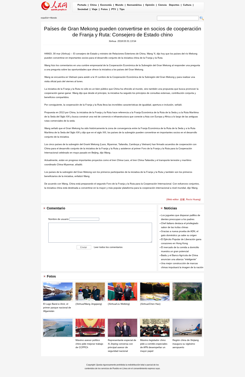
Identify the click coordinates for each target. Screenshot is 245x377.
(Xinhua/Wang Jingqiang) (89, 304)
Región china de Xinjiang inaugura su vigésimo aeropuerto (185, 344)
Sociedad (83, 9)
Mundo (119, 5)
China (93, 5)
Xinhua (112, 41)
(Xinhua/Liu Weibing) (119, 304)
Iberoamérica (134, 5)
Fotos (104, 9)
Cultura (187, 5)
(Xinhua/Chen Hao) (150, 304)
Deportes (174, 5)
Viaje (94, 9)
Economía (106, 5)
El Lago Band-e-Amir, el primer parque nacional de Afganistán (57, 307)
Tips (122, 9)
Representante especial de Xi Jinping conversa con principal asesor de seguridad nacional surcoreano (122, 347)
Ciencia (162, 5)
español (44, 18)
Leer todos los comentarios (108, 247)
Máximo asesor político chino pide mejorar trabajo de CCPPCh (89, 344)
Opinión (149, 5)
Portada (82, 5)
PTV (113, 9)
